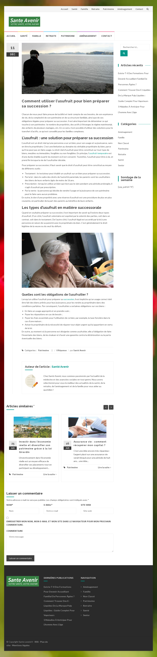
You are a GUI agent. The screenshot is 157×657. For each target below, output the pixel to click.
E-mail (48, 504)
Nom (9, 504)
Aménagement (124, 9)
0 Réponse (61, 350)
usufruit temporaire (98, 153)
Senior (121, 165)
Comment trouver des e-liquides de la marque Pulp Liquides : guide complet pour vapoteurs (134, 95)
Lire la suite (49, 474)
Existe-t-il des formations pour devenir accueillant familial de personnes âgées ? (133, 79)
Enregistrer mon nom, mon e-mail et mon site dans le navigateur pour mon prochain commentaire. (58, 523)
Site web (86, 504)
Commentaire (14, 530)
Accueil (64, 9)
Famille (84, 9)
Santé (74, 9)
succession (68, 299)
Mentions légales (21, 645)
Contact (139, 9)
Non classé (123, 143)
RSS (36, 641)
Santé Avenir (79, 350)
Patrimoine (108, 9)
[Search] (124, 53)
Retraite (96, 9)
